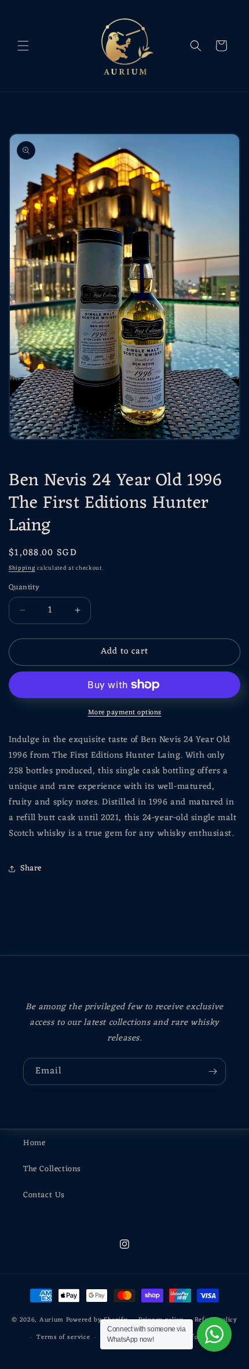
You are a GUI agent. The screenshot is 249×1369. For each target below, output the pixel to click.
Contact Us (44, 1195)
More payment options (125, 712)
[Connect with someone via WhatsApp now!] (214, 1334)
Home (34, 1143)
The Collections (52, 1169)
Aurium (51, 1319)
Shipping (22, 568)
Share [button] (31, 868)
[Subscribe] (212, 1071)
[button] (23, 45)
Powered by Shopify (97, 1319)
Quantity (24, 587)
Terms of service (63, 1337)
